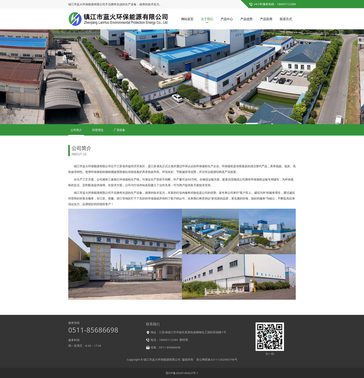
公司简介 (76, 130)
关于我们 (207, 19)
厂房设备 (119, 130)
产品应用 (266, 19)
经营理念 (98, 130)
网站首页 (187, 19)
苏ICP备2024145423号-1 (182, 373)
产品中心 (227, 19)
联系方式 (286, 19)
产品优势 (246, 19)
